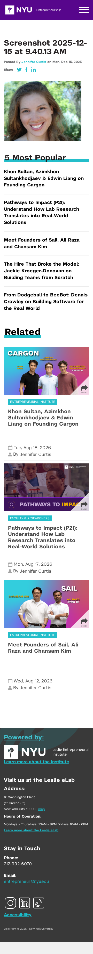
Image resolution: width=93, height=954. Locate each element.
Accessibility (18, 915)
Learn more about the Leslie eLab (31, 830)
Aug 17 (32, 564)
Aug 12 (32, 681)
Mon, (56, 61)
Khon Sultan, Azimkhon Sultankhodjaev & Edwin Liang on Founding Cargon (44, 178)
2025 (78, 61)
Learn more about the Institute (36, 762)
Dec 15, (67, 61)
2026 (45, 448)
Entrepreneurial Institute (32, 401)
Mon (18, 564)
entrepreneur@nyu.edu (26, 881)
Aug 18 (30, 448)
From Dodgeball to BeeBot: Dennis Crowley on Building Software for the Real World (46, 302)
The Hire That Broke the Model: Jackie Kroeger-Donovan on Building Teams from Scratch (41, 271)
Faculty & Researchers (30, 518)
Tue (17, 448)
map (41, 809)
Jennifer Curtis (33, 61)
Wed (18, 681)
